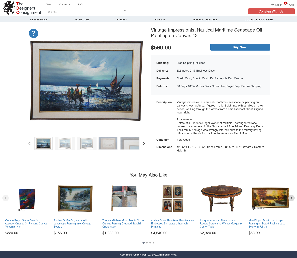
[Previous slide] (5, 198)
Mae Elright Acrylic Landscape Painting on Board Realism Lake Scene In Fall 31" (267, 223)
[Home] (9, 8)
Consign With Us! (271, 11)
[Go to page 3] (150, 242)
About (49, 4)
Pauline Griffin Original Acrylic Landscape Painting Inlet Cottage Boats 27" (72, 223)
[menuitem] (44, 143)
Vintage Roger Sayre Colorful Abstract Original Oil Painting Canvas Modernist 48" (26, 223)
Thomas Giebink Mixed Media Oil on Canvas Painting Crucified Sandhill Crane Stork (123, 223)
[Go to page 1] (143, 243)
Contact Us (64, 4)
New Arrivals (39, 19)
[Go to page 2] (147, 242)
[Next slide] (143, 143)
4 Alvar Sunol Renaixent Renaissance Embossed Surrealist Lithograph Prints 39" (172, 223)
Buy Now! (240, 47)
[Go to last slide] (30, 143)
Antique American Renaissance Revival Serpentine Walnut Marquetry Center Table (221, 223)
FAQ (80, 4)
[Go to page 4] (153, 242)
